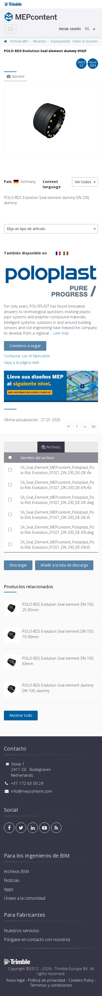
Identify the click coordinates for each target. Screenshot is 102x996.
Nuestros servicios (21, 930)
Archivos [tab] (53, 446)
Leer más (61, 333)
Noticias (11, 880)
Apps (8, 889)
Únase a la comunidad (24, 898)
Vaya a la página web (21, 362)
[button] (51, 229)
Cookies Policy (81, 980)
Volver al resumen (85, 41)
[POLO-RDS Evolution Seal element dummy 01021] (51, 120)
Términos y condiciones (51, 985)
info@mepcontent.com (31, 791)
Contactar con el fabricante (27, 355)
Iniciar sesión (70, 28)
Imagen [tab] (18, 76)
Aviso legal (15, 980)
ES (87, 28)
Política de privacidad (46, 980)
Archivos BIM (19, 41)
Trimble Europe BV (71, 968)
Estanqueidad (60, 41)
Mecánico (39, 41)
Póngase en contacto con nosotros (37, 939)
